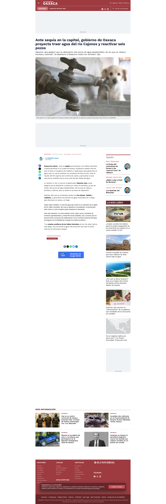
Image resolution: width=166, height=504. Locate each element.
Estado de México (61, 468)
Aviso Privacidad (95, 497)
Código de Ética (62, 497)
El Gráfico (78, 466)
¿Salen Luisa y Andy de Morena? (114, 181)
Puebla (58, 474)
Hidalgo (58, 466)
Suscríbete (42, 8)
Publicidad (78, 497)
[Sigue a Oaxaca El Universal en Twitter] (105, 9)
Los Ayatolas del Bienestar (112, 191)
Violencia (71, 497)
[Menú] (38, 3)
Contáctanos (52, 497)
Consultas (78, 478)
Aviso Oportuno (79, 474)
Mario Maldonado (112, 161)
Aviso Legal (86, 497)
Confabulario (79, 472)
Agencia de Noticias (56, 8)
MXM (64, 8)
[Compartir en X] (40, 169)
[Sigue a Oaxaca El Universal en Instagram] (108, 9)
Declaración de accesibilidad (116, 497)
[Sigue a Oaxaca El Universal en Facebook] (103, 9)
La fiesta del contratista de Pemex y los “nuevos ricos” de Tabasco (113, 168)
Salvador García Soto (114, 177)
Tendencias (40, 478)
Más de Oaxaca (42, 480)
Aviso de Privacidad (94, 488)
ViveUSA (77, 470)
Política (39, 474)
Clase (76, 468)
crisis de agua (52, 238)
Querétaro (59, 472)
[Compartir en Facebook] (40, 165)
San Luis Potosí (60, 470)
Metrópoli (47, 154)
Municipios (40, 472)
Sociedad (40, 470)
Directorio (44, 497)
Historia (104, 497)
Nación (39, 476)
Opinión (110, 157)
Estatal (39, 466)
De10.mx (77, 476)
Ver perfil (48, 159)
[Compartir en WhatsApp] (40, 172)
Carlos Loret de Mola (114, 188)
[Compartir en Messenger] (40, 175)
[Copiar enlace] (40, 178)
